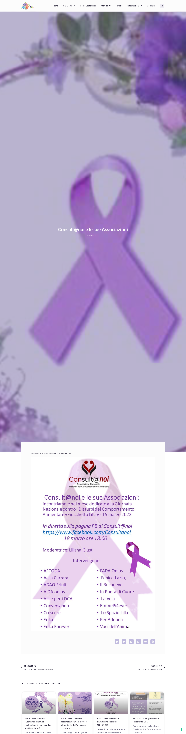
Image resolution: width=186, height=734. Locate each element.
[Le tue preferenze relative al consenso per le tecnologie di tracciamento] (181, 729)
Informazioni (133, 5)
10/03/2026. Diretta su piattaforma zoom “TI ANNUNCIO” (108, 721)
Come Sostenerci (88, 5)
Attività (104, 5)
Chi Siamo (68, 5)
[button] (162, 6)
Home (55, 5)
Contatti (151, 5)
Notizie (119, 5)
